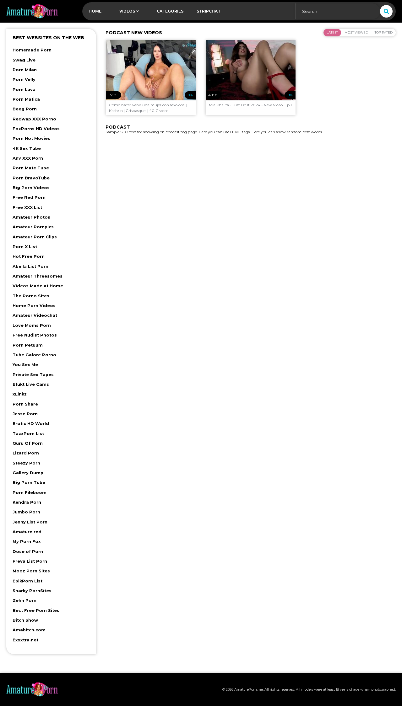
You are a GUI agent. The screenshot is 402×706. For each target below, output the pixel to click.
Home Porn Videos (34, 305)
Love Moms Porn (32, 325)
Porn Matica (26, 99)
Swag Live (24, 60)
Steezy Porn (26, 463)
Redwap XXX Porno (34, 119)
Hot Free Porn (29, 256)
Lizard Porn (26, 453)
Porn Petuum (28, 345)
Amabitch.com (29, 630)
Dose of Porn (28, 551)
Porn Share (25, 404)
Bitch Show (25, 620)
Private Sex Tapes (33, 374)
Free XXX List (27, 207)
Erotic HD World (31, 423)
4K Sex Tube (27, 148)
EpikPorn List (27, 581)
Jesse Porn (25, 413)
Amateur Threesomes (37, 276)
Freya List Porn (30, 561)
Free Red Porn (29, 197)
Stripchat (208, 11)
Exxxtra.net (25, 640)
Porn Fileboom (29, 492)
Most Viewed (356, 32)
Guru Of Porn (28, 443)
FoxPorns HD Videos (36, 128)
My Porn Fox (27, 541)
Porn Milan (25, 69)
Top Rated (384, 32)
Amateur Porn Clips (35, 237)
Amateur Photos (31, 217)
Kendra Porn (27, 502)
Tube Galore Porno (34, 355)
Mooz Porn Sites (31, 571)
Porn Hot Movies (31, 138)
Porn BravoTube (31, 178)
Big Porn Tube (29, 482)
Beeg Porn (25, 109)
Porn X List (25, 246)
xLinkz (20, 394)
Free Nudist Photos (35, 335)
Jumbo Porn (26, 512)
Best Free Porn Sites (36, 610)
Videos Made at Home (38, 286)
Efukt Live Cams (31, 384)
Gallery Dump (28, 472)
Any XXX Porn (28, 158)
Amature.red (27, 531)
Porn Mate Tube (31, 168)
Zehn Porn (24, 600)
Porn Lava (24, 89)
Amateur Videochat (35, 315)
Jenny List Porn (30, 522)
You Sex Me (25, 364)
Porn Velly (24, 79)
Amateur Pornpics (33, 227)
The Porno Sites (31, 296)
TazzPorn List (28, 433)
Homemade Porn (32, 50)
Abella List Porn (30, 266)
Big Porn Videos (31, 187)
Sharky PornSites (32, 590)
